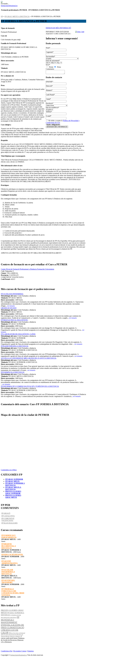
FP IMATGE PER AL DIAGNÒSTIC (14, 320)
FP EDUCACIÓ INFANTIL (12, 554)
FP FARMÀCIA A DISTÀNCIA (12, 372)
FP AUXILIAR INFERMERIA (12, 294)
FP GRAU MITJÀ (12, 481)
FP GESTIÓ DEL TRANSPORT (8, 581)
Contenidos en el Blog (9, 470)
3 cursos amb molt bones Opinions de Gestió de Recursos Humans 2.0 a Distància (12, 639)
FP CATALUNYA (8, 516)
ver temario (11, 306)
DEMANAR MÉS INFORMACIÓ (58, 28)
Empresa (30, 651)
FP (2, 16)
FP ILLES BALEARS (9, 523)
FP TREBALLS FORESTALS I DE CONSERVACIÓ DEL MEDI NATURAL (12, 592)
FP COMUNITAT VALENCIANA (7, 519)
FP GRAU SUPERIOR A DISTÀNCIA (15, 484)
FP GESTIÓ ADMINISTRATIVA (9, 562)
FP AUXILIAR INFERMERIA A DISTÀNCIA (8, 572)
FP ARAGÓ (5, 513)
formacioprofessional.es (18, 655)
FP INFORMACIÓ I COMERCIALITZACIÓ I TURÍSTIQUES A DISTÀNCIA (30, 386)
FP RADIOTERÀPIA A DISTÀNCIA (14, 346)
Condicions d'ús (6, 651)
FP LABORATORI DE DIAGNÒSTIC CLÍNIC (18, 334)
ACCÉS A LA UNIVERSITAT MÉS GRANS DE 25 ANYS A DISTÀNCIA (28, 358)
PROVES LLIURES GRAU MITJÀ (13, 496)
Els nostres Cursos (19, 651)
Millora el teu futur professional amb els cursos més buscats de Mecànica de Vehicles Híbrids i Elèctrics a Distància (13, 634)
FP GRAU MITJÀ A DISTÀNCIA (17, 16)
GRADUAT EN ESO (8, 308)
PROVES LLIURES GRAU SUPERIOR (13, 492)
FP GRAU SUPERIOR (14, 479)
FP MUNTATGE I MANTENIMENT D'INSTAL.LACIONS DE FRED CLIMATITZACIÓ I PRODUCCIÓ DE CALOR (12, 625)
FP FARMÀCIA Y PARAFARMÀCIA (8, 536)
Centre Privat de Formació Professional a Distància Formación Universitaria (27, 269)
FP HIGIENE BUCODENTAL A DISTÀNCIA (8, 546)
